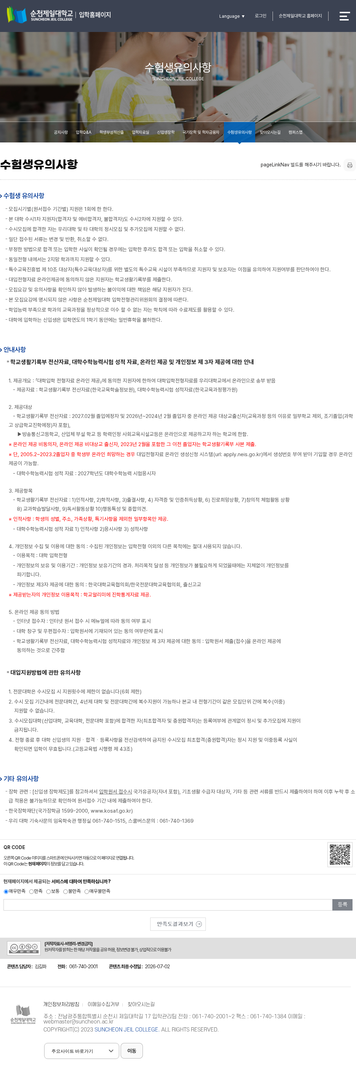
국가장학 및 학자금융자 (201, 132)
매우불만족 (99, 891)
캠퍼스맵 (295, 132)
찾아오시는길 (270, 132)
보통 (55, 891)
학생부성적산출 (111, 132)
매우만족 (17, 891)
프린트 (349, 165)
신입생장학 (166, 132)
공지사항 (61, 132)
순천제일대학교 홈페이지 (300, 15)
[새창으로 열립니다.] (178, 921)
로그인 (260, 15)
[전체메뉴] (345, 16)
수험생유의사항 (239, 132)
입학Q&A (83, 132)
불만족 (74, 891)
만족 (38, 891)
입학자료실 (140, 132)
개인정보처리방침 (61, 1005)
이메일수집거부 (103, 1005)
